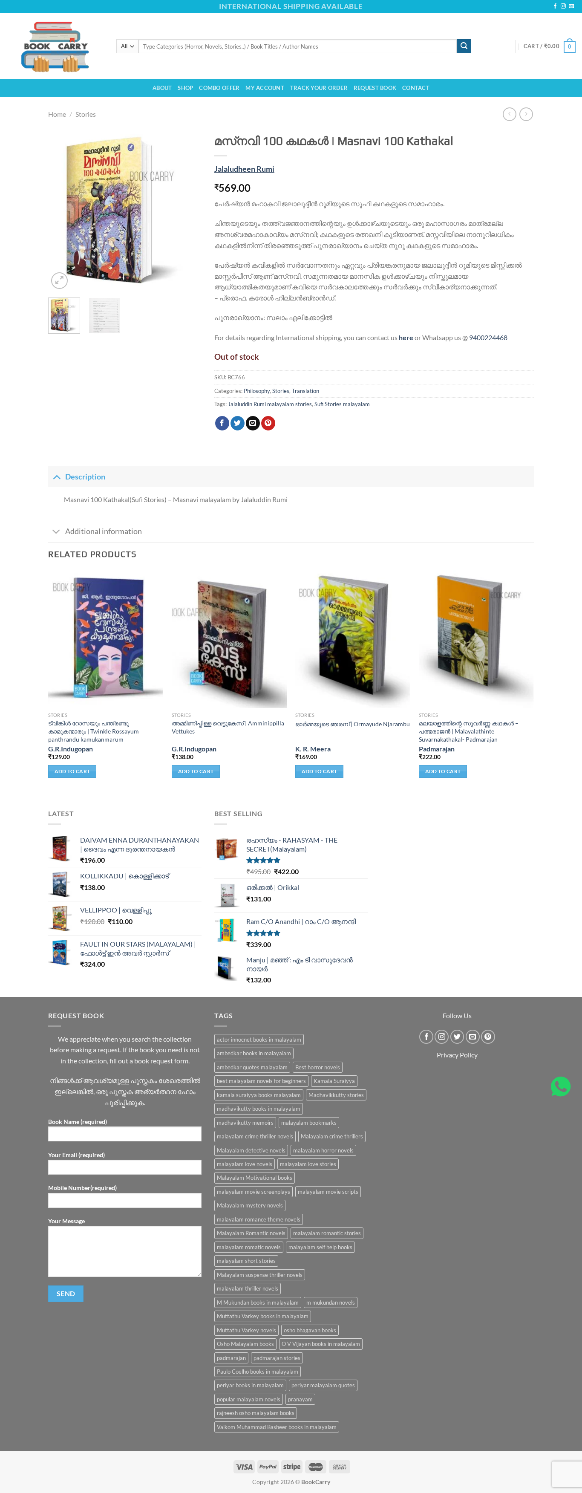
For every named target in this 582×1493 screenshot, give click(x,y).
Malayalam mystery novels (250, 1205)
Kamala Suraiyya (334, 1080)
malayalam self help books (320, 1247)
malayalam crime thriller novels (255, 1136)
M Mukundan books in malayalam (258, 1302)
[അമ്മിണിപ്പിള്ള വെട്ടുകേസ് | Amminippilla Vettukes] (229, 639)
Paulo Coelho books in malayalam (257, 1371)
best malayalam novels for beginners (261, 1080)
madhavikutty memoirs (245, 1122)
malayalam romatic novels (249, 1247)
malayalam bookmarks (309, 1122)
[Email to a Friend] (253, 423)
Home (57, 114)
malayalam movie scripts (328, 1191)
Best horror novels (317, 1067)
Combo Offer (219, 87)
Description (85, 476)
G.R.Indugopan (70, 749)
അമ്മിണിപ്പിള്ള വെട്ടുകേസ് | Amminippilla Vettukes (228, 727)
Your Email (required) (76, 1154)
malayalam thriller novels (247, 1288)
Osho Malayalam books (245, 1343)
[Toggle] (56, 477)
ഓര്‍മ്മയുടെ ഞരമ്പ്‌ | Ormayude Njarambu (352, 724)
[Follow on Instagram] (563, 6)
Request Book (375, 87)
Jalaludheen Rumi (244, 169)
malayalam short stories (246, 1260)
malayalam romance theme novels (258, 1219)
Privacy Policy (457, 1055)
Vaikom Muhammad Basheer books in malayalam (277, 1427)
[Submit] (464, 46)
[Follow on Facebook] (555, 6)
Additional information (103, 531)
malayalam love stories (308, 1164)
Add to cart (72, 771)
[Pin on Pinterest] (268, 423)
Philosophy (257, 390)
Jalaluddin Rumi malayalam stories (270, 404)
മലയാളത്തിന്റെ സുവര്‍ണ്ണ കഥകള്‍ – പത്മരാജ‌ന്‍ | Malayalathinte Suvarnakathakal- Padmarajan (469, 730)
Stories (85, 114)
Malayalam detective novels (251, 1150)
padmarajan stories (277, 1357)
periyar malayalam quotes (323, 1385)
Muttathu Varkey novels (246, 1330)
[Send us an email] (571, 6)
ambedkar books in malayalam (254, 1053)
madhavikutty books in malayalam (258, 1108)
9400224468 (488, 337)
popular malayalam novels (248, 1399)
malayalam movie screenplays (253, 1191)
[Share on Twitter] (237, 423)
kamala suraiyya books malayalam (259, 1095)
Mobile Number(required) (82, 1187)
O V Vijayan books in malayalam (321, 1343)
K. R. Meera (313, 749)
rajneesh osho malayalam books (255, 1412)
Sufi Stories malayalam (342, 404)
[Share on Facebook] (222, 423)
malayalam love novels (244, 1164)
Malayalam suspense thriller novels (260, 1274)
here (406, 337)
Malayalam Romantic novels (251, 1233)
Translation (305, 390)
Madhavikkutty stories (336, 1095)
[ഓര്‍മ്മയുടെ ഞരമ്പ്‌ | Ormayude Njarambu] (352, 639)
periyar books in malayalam (250, 1385)
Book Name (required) (77, 1121)
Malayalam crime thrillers (332, 1136)
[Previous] (61, 210)
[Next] (188, 210)
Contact (415, 87)
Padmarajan (437, 749)
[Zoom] (59, 280)
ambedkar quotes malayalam (252, 1067)
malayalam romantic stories (327, 1233)
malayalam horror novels (323, 1150)
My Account (264, 87)
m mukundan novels (330, 1302)
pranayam (300, 1399)
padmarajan (231, 1357)
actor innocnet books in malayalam (259, 1039)
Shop (185, 87)
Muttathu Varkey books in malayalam (262, 1316)
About (162, 87)
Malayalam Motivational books (254, 1177)
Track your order (319, 87)
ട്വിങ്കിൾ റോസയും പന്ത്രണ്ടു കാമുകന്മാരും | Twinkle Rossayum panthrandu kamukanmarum (93, 730)
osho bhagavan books (310, 1330)
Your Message (66, 1220)
